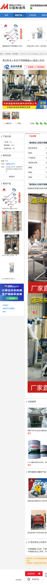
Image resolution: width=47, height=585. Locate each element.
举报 (19, 123)
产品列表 (8, 54)
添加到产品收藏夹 (9, 308)
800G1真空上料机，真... (10, 255)
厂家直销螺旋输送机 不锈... (11, 232)
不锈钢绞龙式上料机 (35, 551)
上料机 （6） (8, 142)
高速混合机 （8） (10, 148)
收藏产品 (8, 123)
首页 (1, 54)
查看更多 (12, 177)
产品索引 (6, 305)
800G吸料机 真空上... (9, 279)
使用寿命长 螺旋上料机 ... (10, 209)
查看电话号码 (10, 164)
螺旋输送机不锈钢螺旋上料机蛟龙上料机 (16, 46)
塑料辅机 (15, 54)
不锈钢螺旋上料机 (35, 549)
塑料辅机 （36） (9, 145)
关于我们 (19, 580)
